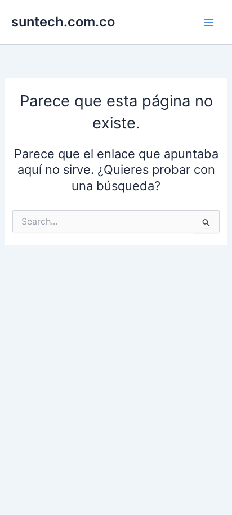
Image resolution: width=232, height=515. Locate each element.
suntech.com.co (63, 22)
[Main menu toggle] (209, 22)
